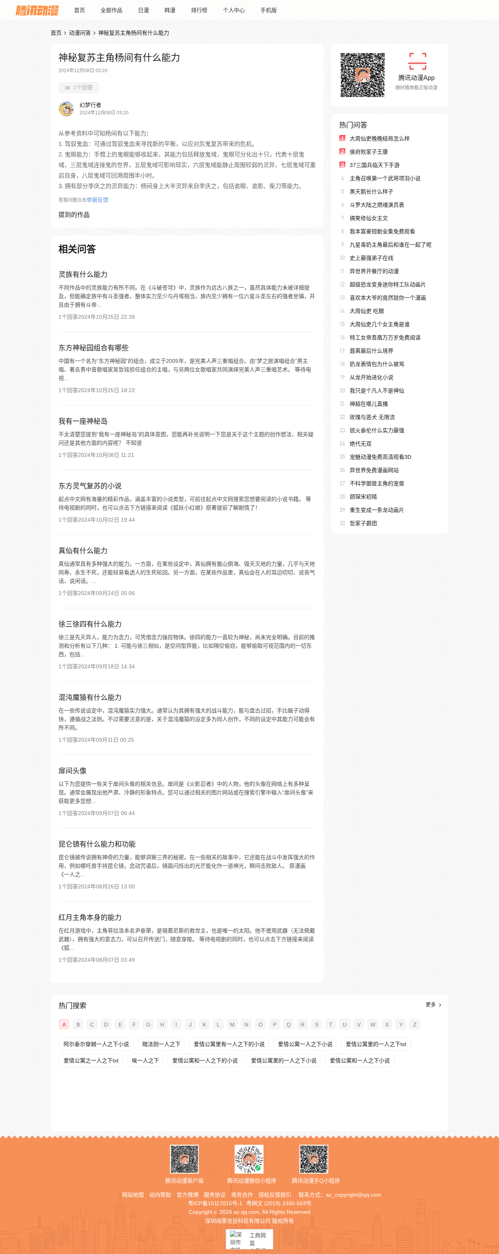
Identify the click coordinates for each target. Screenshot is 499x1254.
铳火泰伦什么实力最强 (377, 430)
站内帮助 (160, 1195)
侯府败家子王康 (369, 152)
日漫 (143, 10)
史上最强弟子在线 (371, 258)
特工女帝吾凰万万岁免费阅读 (385, 337)
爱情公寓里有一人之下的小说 (229, 1044)
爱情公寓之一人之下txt (91, 1060)
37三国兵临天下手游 (375, 165)
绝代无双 (361, 443)
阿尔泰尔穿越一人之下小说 (96, 1044)
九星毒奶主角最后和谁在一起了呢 (391, 245)
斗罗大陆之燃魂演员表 (377, 205)
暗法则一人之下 (161, 1044)
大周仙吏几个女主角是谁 (380, 324)
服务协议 (215, 1195)
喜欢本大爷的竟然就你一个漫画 (388, 298)
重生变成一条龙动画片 (377, 510)
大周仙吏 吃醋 (367, 311)
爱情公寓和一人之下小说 (360, 1060)
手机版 (268, 10)
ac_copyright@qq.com (353, 1195)
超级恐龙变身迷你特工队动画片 (388, 284)
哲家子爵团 (363, 523)
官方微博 (187, 1195)
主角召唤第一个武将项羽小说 (385, 178)
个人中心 (234, 10)
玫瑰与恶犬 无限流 (372, 417)
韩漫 (170, 10)
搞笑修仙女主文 (369, 218)
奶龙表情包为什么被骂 (377, 364)
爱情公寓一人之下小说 (305, 1044)
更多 (431, 1004)
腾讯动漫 (37, 10)
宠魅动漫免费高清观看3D (380, 457)
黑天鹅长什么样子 (371, 191)
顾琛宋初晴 (363, 497)
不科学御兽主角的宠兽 (377, 483)
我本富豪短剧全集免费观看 (382, 231)
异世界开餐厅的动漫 (374, 271)
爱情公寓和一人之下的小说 (205, 1060)
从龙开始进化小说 (371, 377)
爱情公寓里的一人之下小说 (284, 1060)
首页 (79, 10)
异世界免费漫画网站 (374, 470)
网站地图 (133, 1195)
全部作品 (111, 10)
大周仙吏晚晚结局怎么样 (380, 138)
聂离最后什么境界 (371, 351)
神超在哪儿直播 (369, 404)
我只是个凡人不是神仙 (377, 390)
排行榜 (199, 10)
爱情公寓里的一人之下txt (376, 1044)
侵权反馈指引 (274, 1195)
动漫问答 (80, 33)
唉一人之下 (145, 1060)
